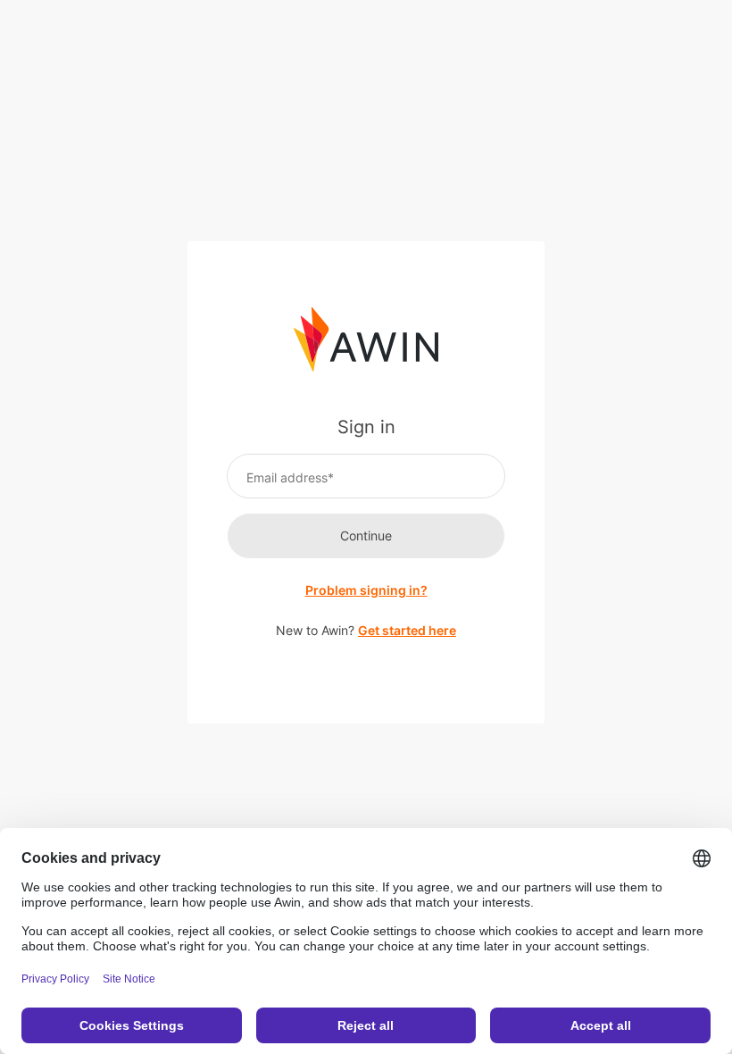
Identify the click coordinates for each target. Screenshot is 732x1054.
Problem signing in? (366, 590)
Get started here (407, 630)
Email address (287, 477)
